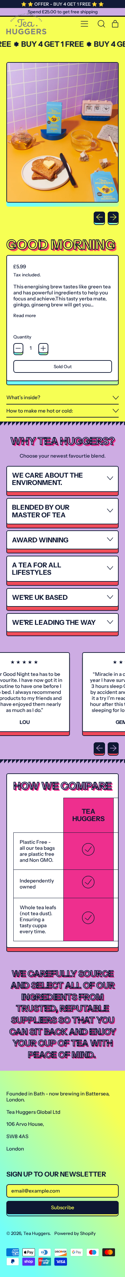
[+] (43, 348)
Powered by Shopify (75, 1233)
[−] (18, 348)
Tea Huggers (36, 1233)
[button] (101, 24)
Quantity (22, 336)
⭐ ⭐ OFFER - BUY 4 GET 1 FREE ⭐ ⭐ (62, 4)
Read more (24, 315)
